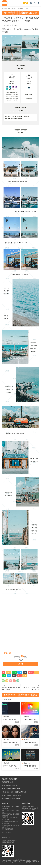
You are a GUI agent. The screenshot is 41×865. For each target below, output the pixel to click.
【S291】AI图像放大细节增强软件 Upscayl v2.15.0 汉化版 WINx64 (11, 719)
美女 (14, 675)
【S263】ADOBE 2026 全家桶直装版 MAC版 (30, 719)
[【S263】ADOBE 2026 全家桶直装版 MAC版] (30, 708)
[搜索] (31, 3)
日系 (4, 675)
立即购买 (20, 664)
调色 (24, 675)
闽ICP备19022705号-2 (32, 862)
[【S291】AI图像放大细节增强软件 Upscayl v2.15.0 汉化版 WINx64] (11, 708)
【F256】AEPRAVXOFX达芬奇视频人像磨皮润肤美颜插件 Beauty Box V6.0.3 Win (11, 743)
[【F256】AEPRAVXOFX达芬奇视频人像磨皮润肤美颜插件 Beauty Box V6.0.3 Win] (11, 731)
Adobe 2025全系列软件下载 (10, 785)
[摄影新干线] (4, 3)
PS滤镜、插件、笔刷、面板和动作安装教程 (14, 792)
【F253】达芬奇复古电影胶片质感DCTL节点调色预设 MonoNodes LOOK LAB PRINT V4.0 (30, 766)
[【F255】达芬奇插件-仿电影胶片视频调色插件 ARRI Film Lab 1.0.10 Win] (30, 731)
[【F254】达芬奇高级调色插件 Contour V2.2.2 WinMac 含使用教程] (11, 755)
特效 (9, 675)
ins (3, 672)
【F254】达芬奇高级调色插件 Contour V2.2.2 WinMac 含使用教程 (10, 766)
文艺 (36, 672)
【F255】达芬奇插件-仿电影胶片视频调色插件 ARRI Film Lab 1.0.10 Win (30, 743)
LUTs (14, 672)
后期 (25, 672)
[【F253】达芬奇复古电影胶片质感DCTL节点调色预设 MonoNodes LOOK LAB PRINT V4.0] (30, 755)
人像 (20, 672)
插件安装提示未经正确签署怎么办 (11, 795)
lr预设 (8, 672)
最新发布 (6, 740)
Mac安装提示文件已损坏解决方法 (11, 798)
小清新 (31, 672)
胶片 (19, 675)
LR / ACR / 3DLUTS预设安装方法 (11, 788)
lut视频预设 (7, 25)
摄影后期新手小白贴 (7, 782)
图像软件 (6, 716)
